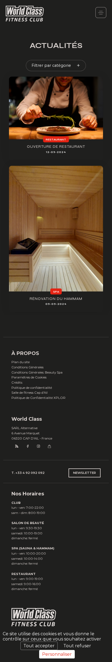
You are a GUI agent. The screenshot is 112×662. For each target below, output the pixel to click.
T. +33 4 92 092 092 (28, 473)
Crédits (16, 382)
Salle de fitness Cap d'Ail (29, 393)
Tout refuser (77, 645)
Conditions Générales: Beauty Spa (37, 372)
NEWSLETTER (84, 473)
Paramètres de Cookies (28, 377)
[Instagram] (38, 446)
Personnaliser (57, 654)
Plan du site (20, 362)
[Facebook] (27, 446)
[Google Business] (49, 446)
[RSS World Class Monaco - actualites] (16, 446)
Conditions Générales (27, 367)
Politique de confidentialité (31, 388)
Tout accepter (39, 645)
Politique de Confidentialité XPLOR (38, 398)
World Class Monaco (25, 14)
